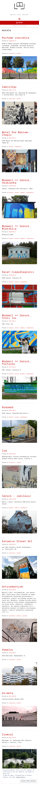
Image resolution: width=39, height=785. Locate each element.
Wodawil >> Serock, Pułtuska (16, 363)
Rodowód (7, 407)
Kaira (24, 26)
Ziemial (7, 734)
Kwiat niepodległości (18, 272)
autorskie (12, 53)
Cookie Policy (20, 777)
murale (19, 53)
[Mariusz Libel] (19, 6)
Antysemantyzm (12, 586)
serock (17, 192)
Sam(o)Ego (9, 87)
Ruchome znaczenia (15, 38)
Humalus (7, 650)
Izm (4, 451)
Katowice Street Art (17, 541)
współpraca (18, 146)
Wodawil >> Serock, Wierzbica (16, 228)
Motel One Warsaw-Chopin (15, 134)
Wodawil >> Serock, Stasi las (16, 317)
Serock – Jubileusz (16, 496)
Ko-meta (7, 693)
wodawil (22, 192)
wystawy (24, 616)
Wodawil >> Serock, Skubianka (16, 182)
